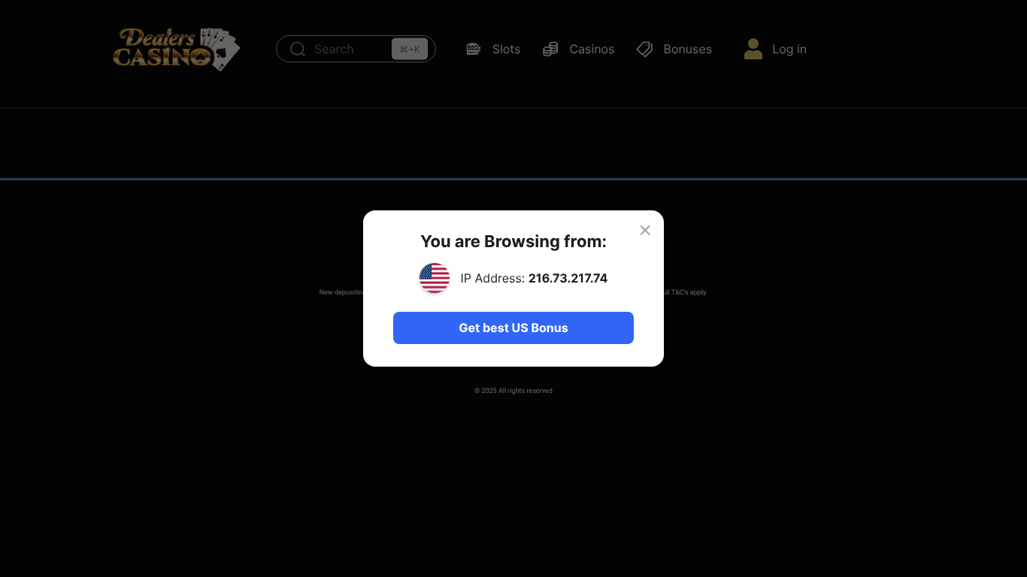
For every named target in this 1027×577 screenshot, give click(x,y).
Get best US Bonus (513, 327)
